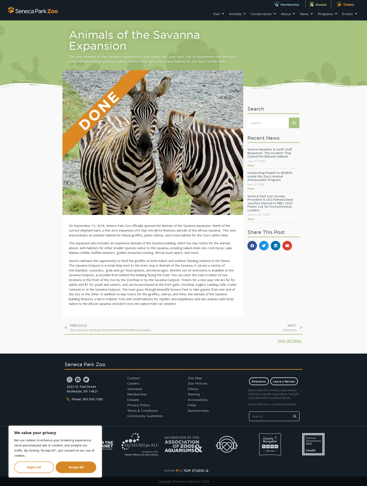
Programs (325, 14)
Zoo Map (195, 378)
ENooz (193, 389)
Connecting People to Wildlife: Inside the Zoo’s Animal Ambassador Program (270, 176)
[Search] (294, 123)
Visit (216, 14)
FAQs (192, 405)
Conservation (261, 14)
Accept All (76, 467)
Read (250, 165)
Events (347, 14)
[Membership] (276, 3)
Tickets (348, 5)
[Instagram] (69, 379)
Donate (321, 5)
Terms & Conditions (142, 410)
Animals (235, 14)
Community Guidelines (145, 416)
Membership (290, 5)
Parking (194, 394)
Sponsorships (198, 410)
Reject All (34, 467)
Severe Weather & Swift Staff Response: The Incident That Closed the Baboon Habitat (269, 152)
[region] (55, 451)
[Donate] (311, 3)
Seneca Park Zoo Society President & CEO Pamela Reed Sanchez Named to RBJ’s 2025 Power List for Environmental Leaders (270, 203)
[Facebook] (78, 379)
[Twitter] (86, 379)
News (304, 14)
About (286, 14)
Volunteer (135, 389)
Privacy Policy (138, 405)
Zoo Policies (197, 383)
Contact (133, 378)
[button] (252, 245)
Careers (133, 383)
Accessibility (198, 400)
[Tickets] (339, 3)
